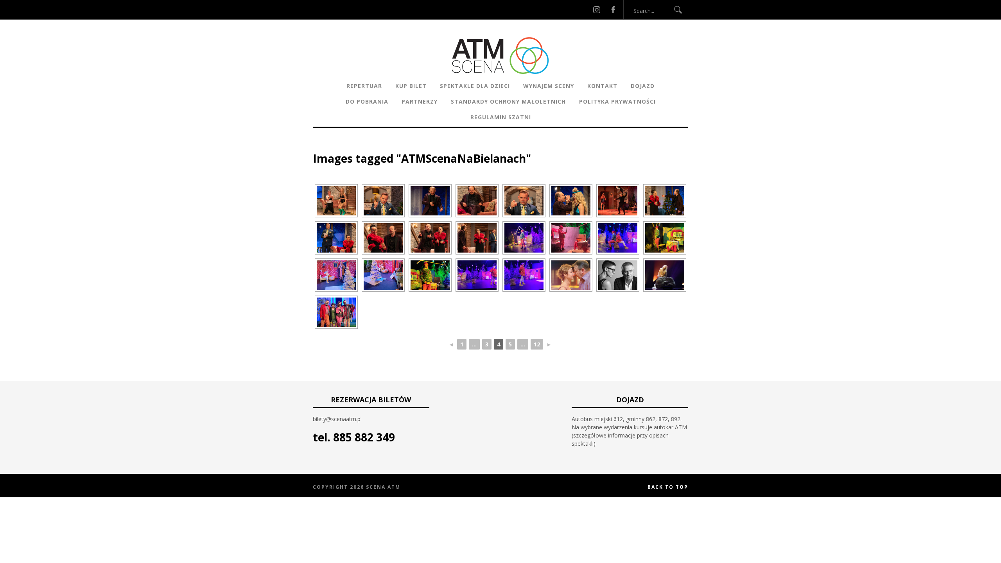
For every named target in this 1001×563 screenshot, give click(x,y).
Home (321, 146)
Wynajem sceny (548, 86)
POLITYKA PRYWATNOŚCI (617, 101)
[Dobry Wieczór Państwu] (617, 275)
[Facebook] (613, 9)
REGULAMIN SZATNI (500, 117)
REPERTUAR (364, 86)
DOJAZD (643, 86)
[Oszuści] (570, 275)
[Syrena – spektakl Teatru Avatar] (664, 275)
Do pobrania (367, 101)
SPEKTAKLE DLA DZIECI (475, 86)
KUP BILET (411, 86)
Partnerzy (420, 101)
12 (537, 344)
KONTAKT (602, 86)
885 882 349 (364, 437)
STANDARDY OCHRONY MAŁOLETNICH (508, 101)
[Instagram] (596, 9)
